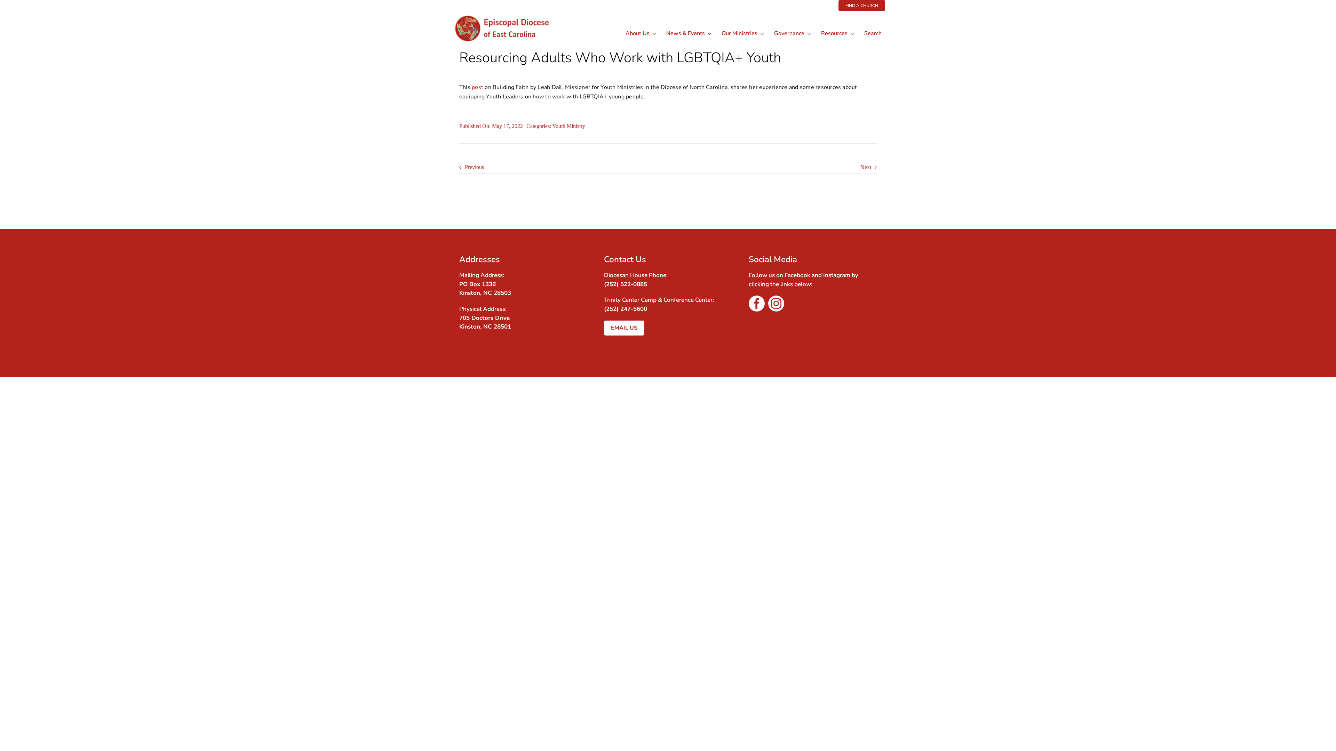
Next (865, 167)
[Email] (870, 206)
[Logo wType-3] (507, 14)
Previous (474, 167)
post (477, 87)
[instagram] (776, 304)
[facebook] (757, 304)
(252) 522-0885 (625, 284)
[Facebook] (858, 206)
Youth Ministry (568, 126)
